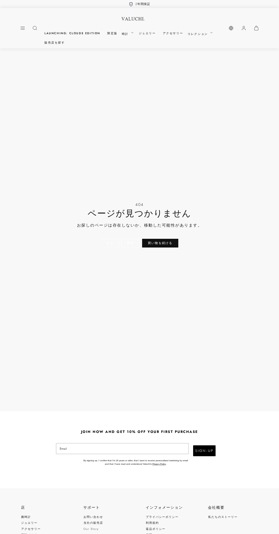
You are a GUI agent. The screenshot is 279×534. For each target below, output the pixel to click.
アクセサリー (173, 33)
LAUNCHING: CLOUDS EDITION (72, 33)
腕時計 (26, 517)
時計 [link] (126, 34)
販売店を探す (54, 43)
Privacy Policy (159, 464)
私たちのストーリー (223, 517)
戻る (109, 243)
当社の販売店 (93, 523)
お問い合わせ (93, 517)
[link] (231, 28)
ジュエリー (147, 33)
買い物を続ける (160, 243)
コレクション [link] (198, 34)
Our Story (91, 529)
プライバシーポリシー (162, 517)
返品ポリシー (155, 529)
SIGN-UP (204, 451)
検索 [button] (130, 243)
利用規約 (152, 523)
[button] (22, 28)
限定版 (112, 33)
